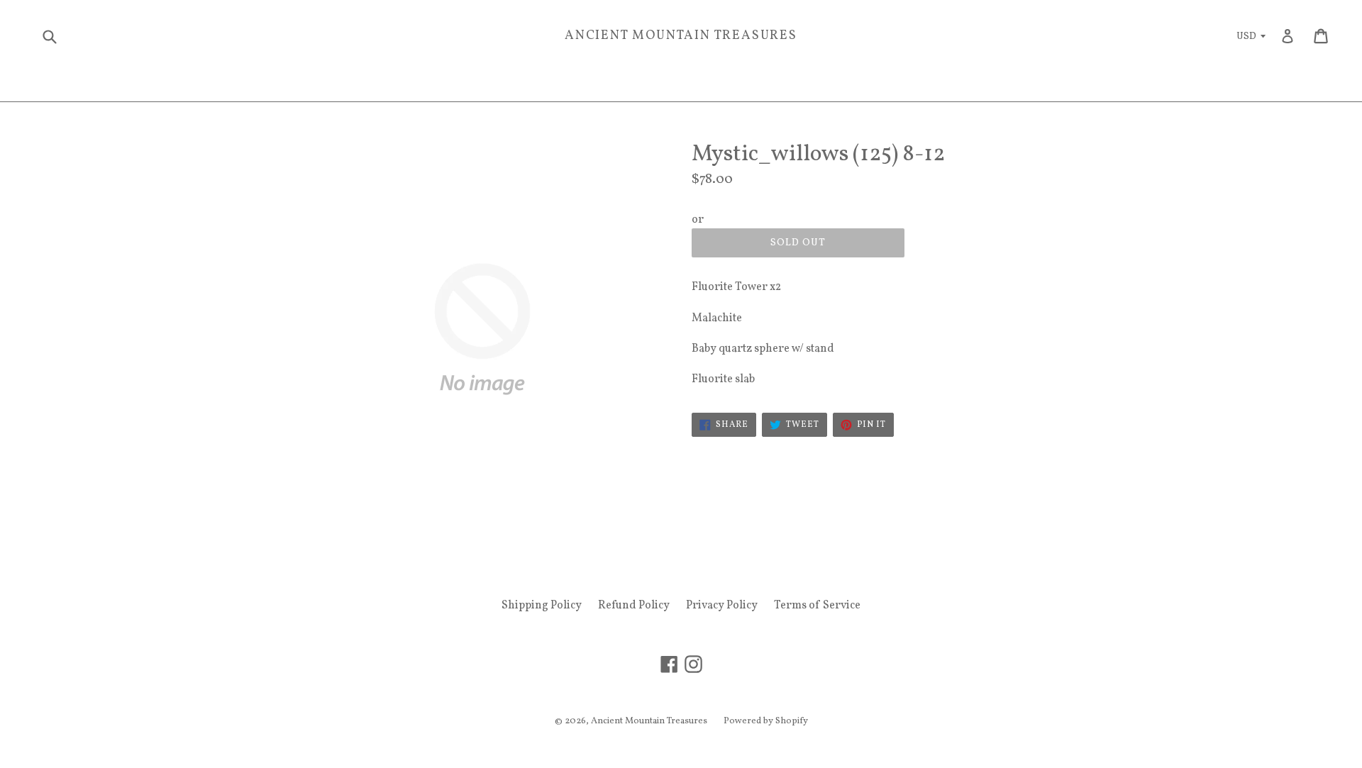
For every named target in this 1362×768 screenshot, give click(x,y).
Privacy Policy (722, 605)
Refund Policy (634, 605)
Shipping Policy (542, 605)
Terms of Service (817, 605)
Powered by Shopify (766, 721)
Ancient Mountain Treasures (681, 36)
